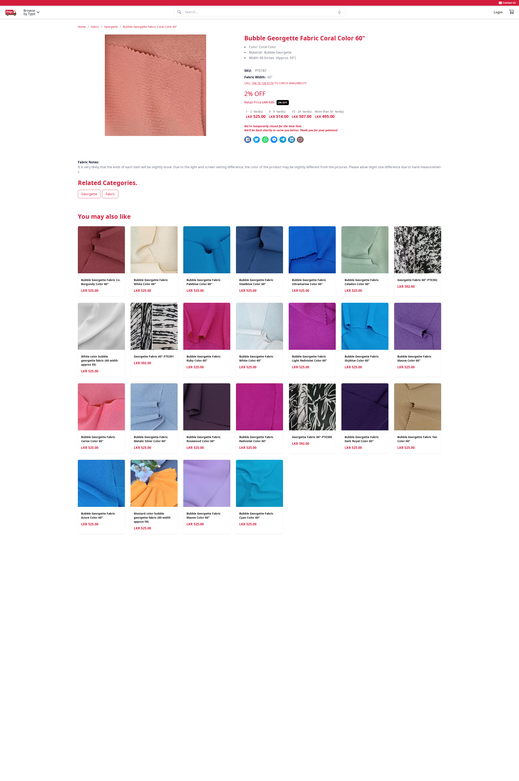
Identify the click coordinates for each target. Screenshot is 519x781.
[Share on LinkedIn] (291, 139)
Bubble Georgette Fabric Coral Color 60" (150, 27)
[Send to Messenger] (274, 139)
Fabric (95, 27)
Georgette (111, 27)
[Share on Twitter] (256, 139)
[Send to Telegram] (282, 139)
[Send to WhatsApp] (265, 139)
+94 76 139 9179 (262, 83)
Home (82, 27)
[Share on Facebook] (247, 139)
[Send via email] (300, 139)
